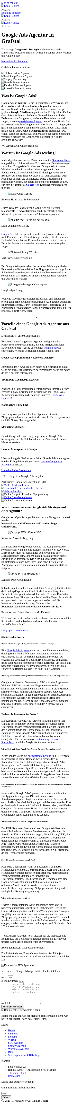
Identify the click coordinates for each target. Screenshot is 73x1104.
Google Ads (7, 234)
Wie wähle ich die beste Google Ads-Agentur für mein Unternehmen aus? (31, 749)
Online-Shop (51, 347)
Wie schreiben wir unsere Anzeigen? (16, 898)
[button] (36, 9)
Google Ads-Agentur (18, 650)
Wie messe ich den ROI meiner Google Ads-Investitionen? (24, 822)
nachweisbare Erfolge (39, 755)
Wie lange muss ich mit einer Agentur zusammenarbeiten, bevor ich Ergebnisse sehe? (35, 676)
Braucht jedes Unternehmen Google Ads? (18, 860)
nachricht (6, 1003)
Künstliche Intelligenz (41, 926)
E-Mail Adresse (10, 980)
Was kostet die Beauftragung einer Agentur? (19, 714)
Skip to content (9, 2)
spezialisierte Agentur (30, 121)
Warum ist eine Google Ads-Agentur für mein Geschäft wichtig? (27, 644)
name (4, 977)
